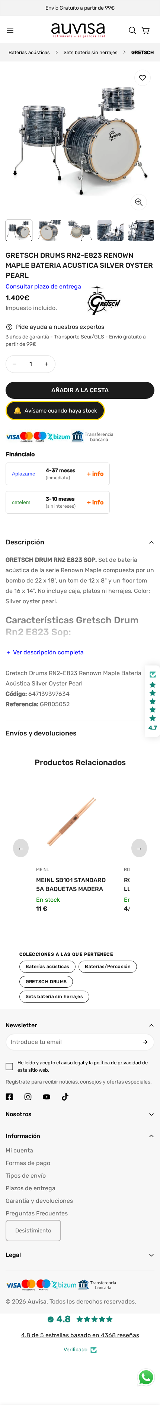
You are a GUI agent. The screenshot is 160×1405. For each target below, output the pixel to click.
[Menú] (10, 30)
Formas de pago (28, 1163)
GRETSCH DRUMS (46, 981)
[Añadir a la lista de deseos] (142, 78)
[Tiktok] (65, 1097)
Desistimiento (33, 1230)
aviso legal (72, 1062)
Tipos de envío (26, 1175)
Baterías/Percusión (108, 966)
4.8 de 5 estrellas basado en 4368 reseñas (80, 1335)
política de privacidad (117, 1062)
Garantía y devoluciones (39, 1200)
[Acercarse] (139, 202)
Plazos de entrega (30, 1188)
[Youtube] (46, 1097)
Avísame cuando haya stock (55, 410)
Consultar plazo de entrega (43, 286)
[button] (132, 30)
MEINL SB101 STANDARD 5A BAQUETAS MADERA (71, 884)
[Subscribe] (145, 1042)
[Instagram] (28, 1097)
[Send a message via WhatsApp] (146, 1377)
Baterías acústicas (29, 52)
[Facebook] (9, 1097)
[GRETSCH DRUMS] (86, 307)
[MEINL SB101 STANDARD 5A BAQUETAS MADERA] (74, 821)
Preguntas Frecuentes (37, 1213)
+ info (95, 473)
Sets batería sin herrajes (91, 52)
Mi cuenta (19, 1150)
